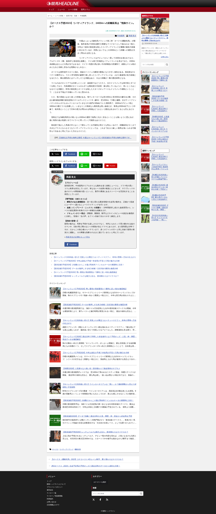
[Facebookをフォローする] (100, 500)
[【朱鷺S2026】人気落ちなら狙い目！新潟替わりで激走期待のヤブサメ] (55, 372)
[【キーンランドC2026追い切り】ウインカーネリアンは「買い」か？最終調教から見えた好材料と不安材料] (55, 388)
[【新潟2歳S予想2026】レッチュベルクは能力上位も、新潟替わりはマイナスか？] (55, 436)
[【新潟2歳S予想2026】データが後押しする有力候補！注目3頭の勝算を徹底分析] (55, 308)
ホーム (50, 16)
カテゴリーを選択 (99, 482)
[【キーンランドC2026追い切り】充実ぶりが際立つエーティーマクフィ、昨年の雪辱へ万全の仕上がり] (55, 324)
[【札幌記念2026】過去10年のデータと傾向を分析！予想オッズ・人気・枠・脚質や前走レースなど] (145, 188)
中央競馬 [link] (83, 16)
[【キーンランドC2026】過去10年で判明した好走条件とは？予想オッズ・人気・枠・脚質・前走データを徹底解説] (55, 340)
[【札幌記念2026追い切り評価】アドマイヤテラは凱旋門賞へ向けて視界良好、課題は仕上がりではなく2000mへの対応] (145, 178)
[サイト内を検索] (167, 64)
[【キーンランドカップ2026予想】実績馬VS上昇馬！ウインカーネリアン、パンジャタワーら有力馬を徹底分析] (145, 167)
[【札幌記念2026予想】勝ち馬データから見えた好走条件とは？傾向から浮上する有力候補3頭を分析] (145, 198)
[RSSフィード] (107, 500)
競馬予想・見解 (71, 16)
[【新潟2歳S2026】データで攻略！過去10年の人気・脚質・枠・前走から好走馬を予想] (55, 420)
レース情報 (59, 16)
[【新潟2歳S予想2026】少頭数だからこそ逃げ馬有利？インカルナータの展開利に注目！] (55, 404)
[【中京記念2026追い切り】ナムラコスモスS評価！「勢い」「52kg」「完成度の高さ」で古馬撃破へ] (145, 218)
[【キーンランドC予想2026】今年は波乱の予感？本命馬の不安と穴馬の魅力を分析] (55, 356)
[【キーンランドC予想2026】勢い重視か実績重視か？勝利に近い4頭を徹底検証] (55, 293)
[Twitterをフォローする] (94, 500)
